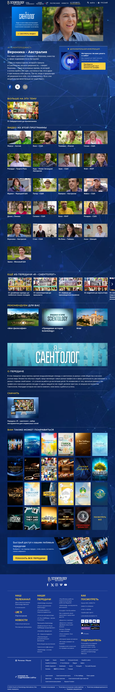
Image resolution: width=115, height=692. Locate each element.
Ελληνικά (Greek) (73, 660)
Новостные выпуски (22, 624)
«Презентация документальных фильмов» (43, 638)
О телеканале (20, 607)
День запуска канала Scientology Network (22, 603)
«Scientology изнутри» (44, 603)
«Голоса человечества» (45, 615)
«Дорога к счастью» (66, 620)
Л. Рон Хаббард (78, 675)
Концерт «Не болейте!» (67, 610)
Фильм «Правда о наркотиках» (64, 630)
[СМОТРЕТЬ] (100, 444)
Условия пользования (48, 687)
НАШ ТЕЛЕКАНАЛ (30, 3)
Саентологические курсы (63, 675)
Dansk (54, 660)
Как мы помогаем (60, 678)
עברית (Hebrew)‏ (64, 663)
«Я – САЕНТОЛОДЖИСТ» (19, 47)
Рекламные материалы (23, 627)
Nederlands (62, 666)
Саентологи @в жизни (45, 647)
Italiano (82, 663)
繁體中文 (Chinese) (59, 669)
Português (79, 666)
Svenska (47, 669)
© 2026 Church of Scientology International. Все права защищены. (22, 688)
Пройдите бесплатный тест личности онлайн (91, 66)
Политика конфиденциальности (97, 687)
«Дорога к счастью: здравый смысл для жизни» (66, 625)
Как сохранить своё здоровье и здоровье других (67, 615)
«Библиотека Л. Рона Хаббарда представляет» (46, 627)
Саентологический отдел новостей (78, 678)
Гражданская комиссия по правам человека (67, 647)
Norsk (71, 666)
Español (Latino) (86, 660)
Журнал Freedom (69, 681)
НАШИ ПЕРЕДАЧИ (40, 3)
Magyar (75, 663)
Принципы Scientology (45, 623)
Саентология (49, 675)
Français (70, 669)
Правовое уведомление (74, 689)
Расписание (21, 616)
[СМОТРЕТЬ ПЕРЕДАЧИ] (15, 444)
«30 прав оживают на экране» (66, 642)
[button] (2, 284)
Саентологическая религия (53, 681)
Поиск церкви (90, 675)
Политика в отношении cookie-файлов (71, 687)
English (47, 660)
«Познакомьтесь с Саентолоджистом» (44, 611)
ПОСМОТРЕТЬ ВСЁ (100, 518)
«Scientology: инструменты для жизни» (68, 606)
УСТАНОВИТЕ (75, 3)
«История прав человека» (68, 639)
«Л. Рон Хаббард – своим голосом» (46, 619)
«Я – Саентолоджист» (44, 634)
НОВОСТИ (65, 3)
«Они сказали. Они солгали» (66, 635)
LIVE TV (47, 3)
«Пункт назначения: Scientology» (44, 606)
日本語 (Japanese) (50, 666)
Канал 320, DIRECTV (88, 603)
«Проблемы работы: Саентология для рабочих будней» (66, 601)
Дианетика (48, 678)
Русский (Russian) (90, 666)
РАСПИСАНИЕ (55, 3)
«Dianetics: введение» (44, 631)
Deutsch (62, 660)
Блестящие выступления (46, 644)
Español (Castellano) (51, 663)
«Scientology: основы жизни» (44, 650)
